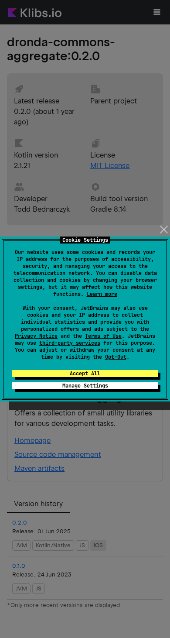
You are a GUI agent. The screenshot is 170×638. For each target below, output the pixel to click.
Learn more (102, 294)
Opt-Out (115, 356)
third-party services (69, 343)
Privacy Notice (36, 336)
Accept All (85, 373)
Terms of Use (103, 336)
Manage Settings (85, 385)
